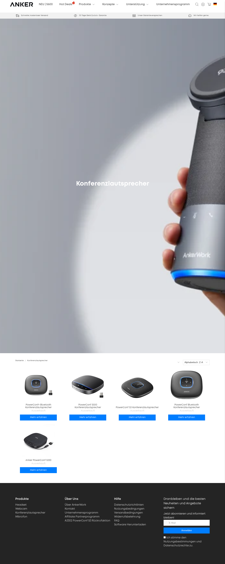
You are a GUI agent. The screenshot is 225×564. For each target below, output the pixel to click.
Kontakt (70, 509)
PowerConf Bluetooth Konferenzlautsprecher (186, 406)
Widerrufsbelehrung (127, 517)
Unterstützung (135, 4)
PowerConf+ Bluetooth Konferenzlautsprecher (38, 406)
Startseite (19, 360)
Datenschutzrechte (176, 545)
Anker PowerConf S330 (38, 460)
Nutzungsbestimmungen (180, 541)
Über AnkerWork (75, 505)
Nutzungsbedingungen (129, 509)
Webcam (21, 509)
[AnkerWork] (21, 4)
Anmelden (186, 530)
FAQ (116, 520)
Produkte (85, 4)
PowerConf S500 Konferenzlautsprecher (88, 406)
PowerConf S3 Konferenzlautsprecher (137, 407)
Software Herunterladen (130, 524)
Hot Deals (65, 4)
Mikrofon (21, 517)
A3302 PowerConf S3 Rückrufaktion (87, 520)
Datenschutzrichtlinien (129, 505)
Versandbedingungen (128, 513)
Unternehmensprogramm (173, 4)
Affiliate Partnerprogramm (82, 517)
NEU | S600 (46, 4)
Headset (21, 505)
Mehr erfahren (38, 417)
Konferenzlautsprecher (37, 360)
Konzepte (108, 4)
